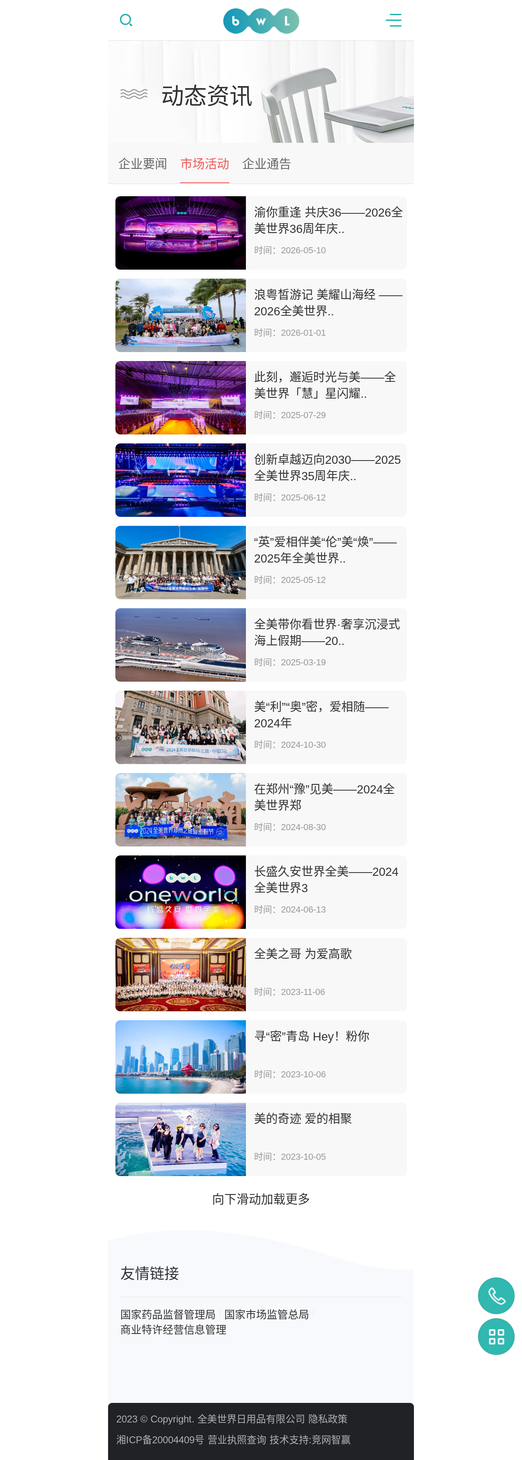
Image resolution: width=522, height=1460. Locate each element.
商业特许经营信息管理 (173, 1330)
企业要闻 (142, 164)
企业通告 (266, 164)
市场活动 (204, 164)
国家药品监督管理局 (168, 1315)
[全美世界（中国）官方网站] (261, 21)
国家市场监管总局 (266, 1315)
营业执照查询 (237, 1439)
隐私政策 (327, 1419)
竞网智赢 (331, 1439)
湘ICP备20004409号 (160, 1439)
